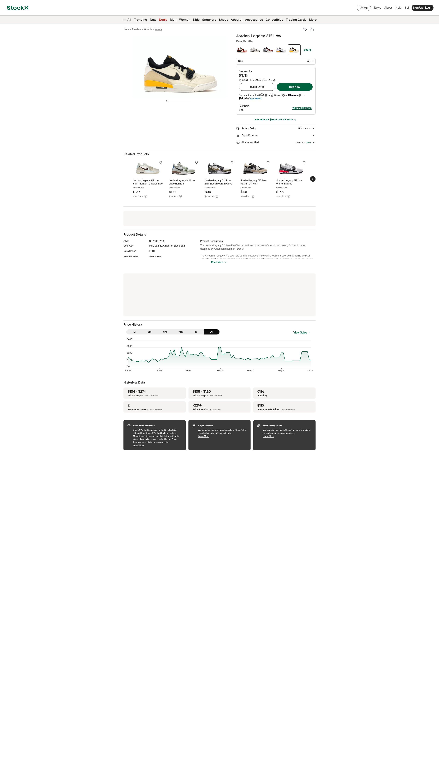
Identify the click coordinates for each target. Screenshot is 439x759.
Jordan (158, 29)
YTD (180, 331)
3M (149, 331)
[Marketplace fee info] (274, 80)
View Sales (300, 332)
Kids (196, 20)
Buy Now (294, 87)
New (153, 20)
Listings (364, 7)
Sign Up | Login (422, 7)
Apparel (236, 20)
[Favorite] (305, 29)
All (129, 20)
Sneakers (209, 20)
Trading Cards (296, 20)
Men (173, 20)
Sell (407, 7)
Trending (140, 20)
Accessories (254, 20)
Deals (163, 20)
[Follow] (160, 162)
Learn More (255, 98)
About (388, 8)
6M (165, 331)
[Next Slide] (313, 179)
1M (134, 331)
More (313, 20)
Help (398, 7)
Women (184, 20)
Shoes (223, 20)
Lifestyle (148, 29)
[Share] (312, 29)
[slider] (167, 101)
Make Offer (257, 87)
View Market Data (302, 107)
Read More (217, 262)
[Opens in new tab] (266, 95)
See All (307, 49)
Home (126, 29)
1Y (196, 331)
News (377, 7)
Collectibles (274, 20)
